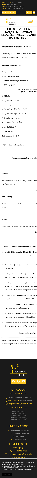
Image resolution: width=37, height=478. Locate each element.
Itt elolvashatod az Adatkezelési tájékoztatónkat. (18, 469)
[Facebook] (27, 12)
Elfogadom (7, 475)
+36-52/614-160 (14, 401)
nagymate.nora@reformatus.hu (20, 454)
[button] (9, 12)
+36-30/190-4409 (20, 451)
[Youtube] (34, 12)
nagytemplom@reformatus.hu (20, 404)
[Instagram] (30, 12)
